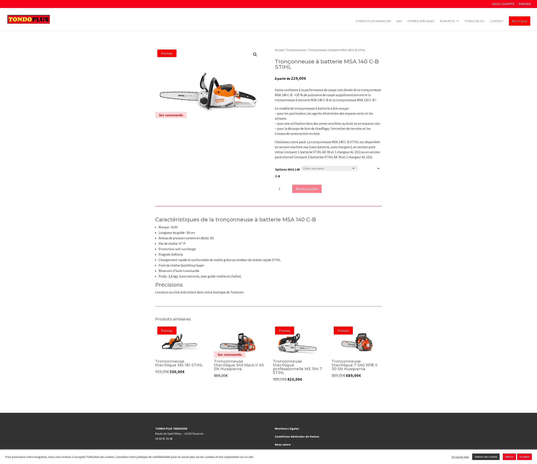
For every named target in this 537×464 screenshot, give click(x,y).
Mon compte (503, 4)
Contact (496, 21)
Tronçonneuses (296, 50)
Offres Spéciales (420, 21)
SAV (399, 21)
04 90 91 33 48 (163, 438)
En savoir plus (460, 457)
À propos (447, 21)
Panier (525, 4)
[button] (255, 54)
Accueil (279, 50)
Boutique (519, 21)
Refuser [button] (509, 457)
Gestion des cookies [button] (486, 457)
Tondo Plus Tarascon (373, 21)
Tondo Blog (474, 21)
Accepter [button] (524, 457)
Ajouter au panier (307, 189)
